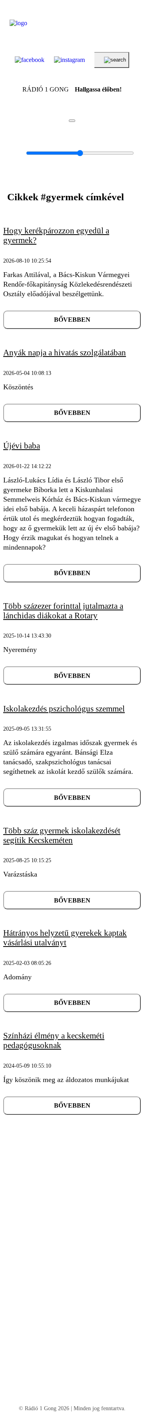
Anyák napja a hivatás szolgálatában (64, 352)
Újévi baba (21, 445)
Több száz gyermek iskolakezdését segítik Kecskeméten (61, 835)
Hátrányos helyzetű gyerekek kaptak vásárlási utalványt (65, 937)
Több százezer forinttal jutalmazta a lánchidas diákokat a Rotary (63, 610)
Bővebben (72, 319)
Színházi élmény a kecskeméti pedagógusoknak (53, 1040)
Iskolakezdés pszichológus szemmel (64, 708)
